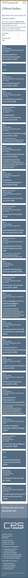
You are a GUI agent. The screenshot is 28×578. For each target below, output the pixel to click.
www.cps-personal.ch (8, 544)
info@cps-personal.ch (8, 542)
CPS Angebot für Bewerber (10, 546)
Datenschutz (4, 574)
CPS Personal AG (10, 2)
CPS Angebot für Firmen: (9, 561)
